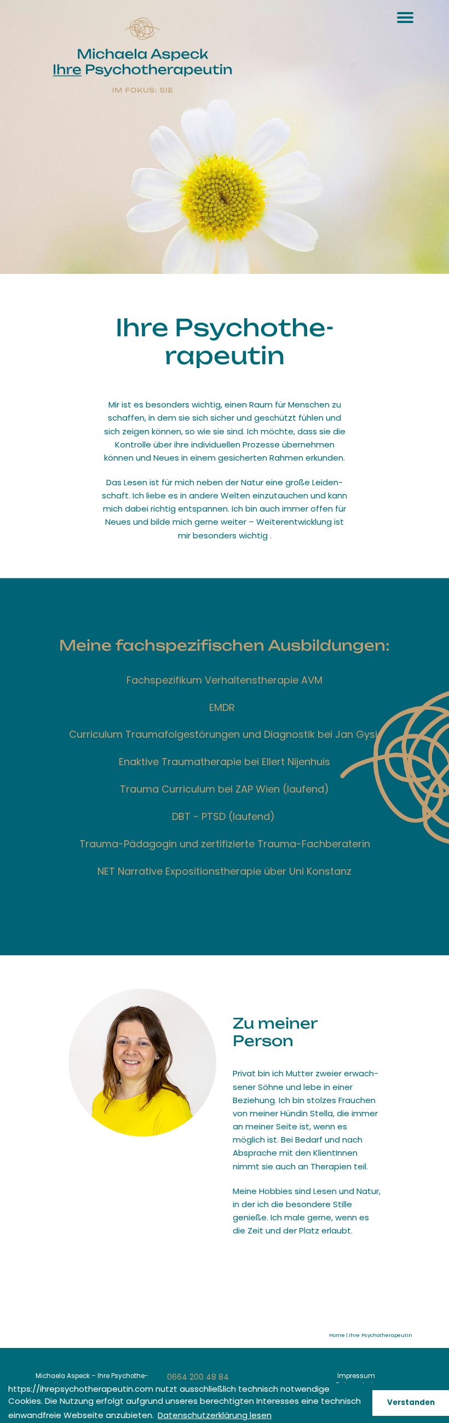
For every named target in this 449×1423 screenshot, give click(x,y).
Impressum (356, 1376)
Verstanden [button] (411, 1402)
